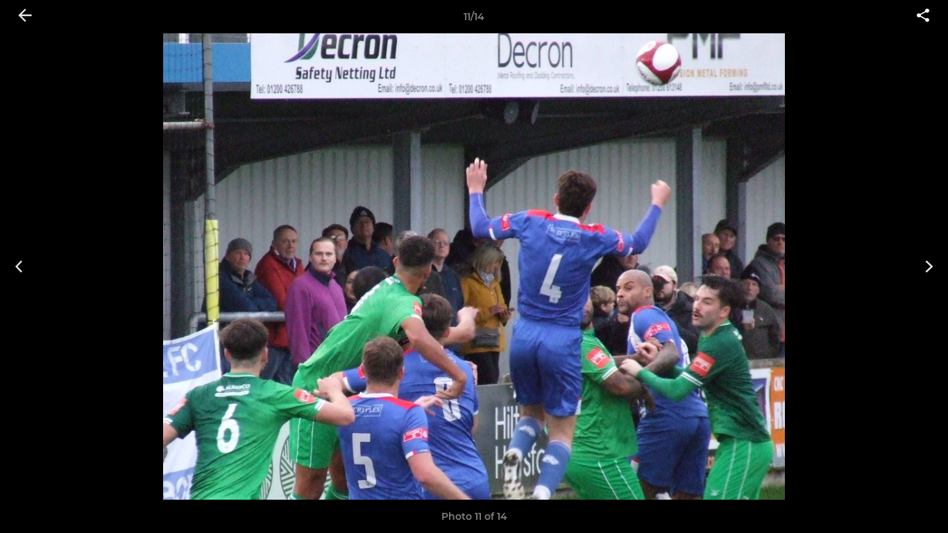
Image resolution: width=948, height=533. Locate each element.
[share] (923, 16)
